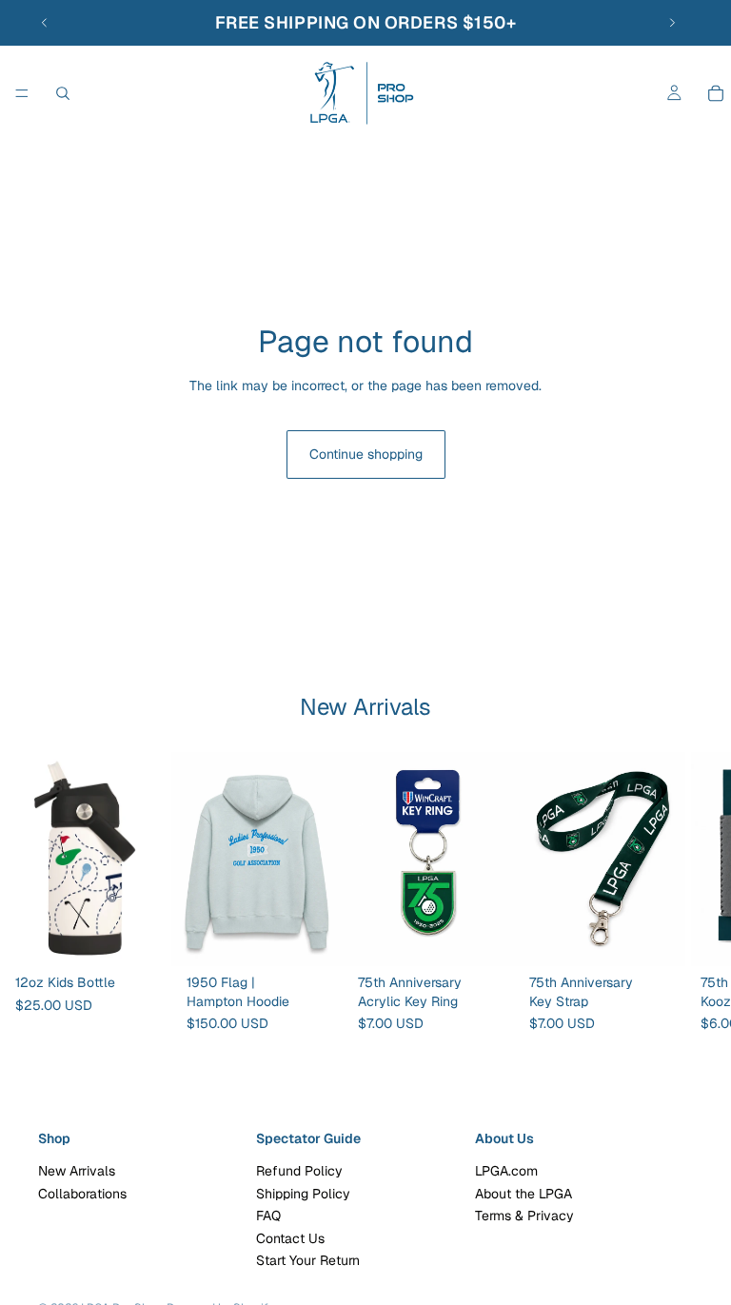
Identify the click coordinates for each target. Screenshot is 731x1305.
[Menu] (22, 93)
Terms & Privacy (524, 1215)
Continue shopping (366, 454)
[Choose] (313, 936)
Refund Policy (299, 1171)
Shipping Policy (303, 1193)
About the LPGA (523, 1193)
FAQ (268, 1215)
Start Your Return (308, 1260)
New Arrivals (76, 1171)
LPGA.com (506, 1171)
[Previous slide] (45, 23)
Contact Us (290, 1238)
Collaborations (82, 1193)
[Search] (63, 93)
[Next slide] (672, 23)
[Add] (142, 936)
